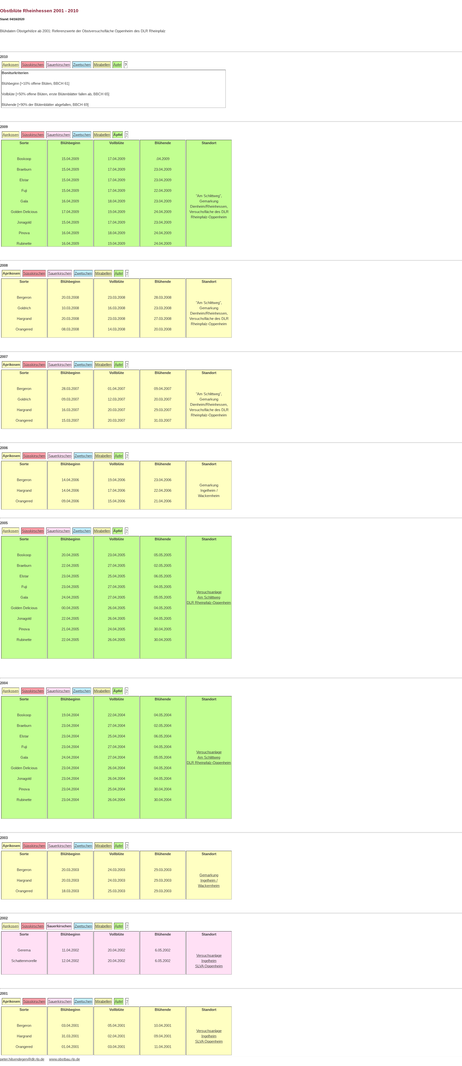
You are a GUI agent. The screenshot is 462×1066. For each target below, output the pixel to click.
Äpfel (117, 65)
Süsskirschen (33, 65)
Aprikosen (11, 65)
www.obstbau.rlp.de (64, 1059)
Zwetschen (81, 65)
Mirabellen (102, 65)
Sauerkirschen (58, 65)
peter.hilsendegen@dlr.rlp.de (22, 1059)
